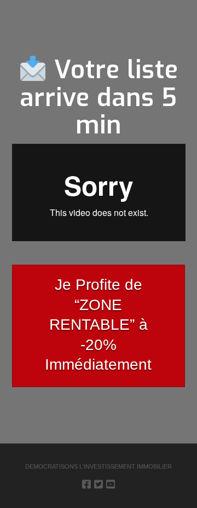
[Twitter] (98, 484)
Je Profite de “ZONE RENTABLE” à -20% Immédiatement (98, 324)
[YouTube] (110, 484)
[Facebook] (86, 484)
